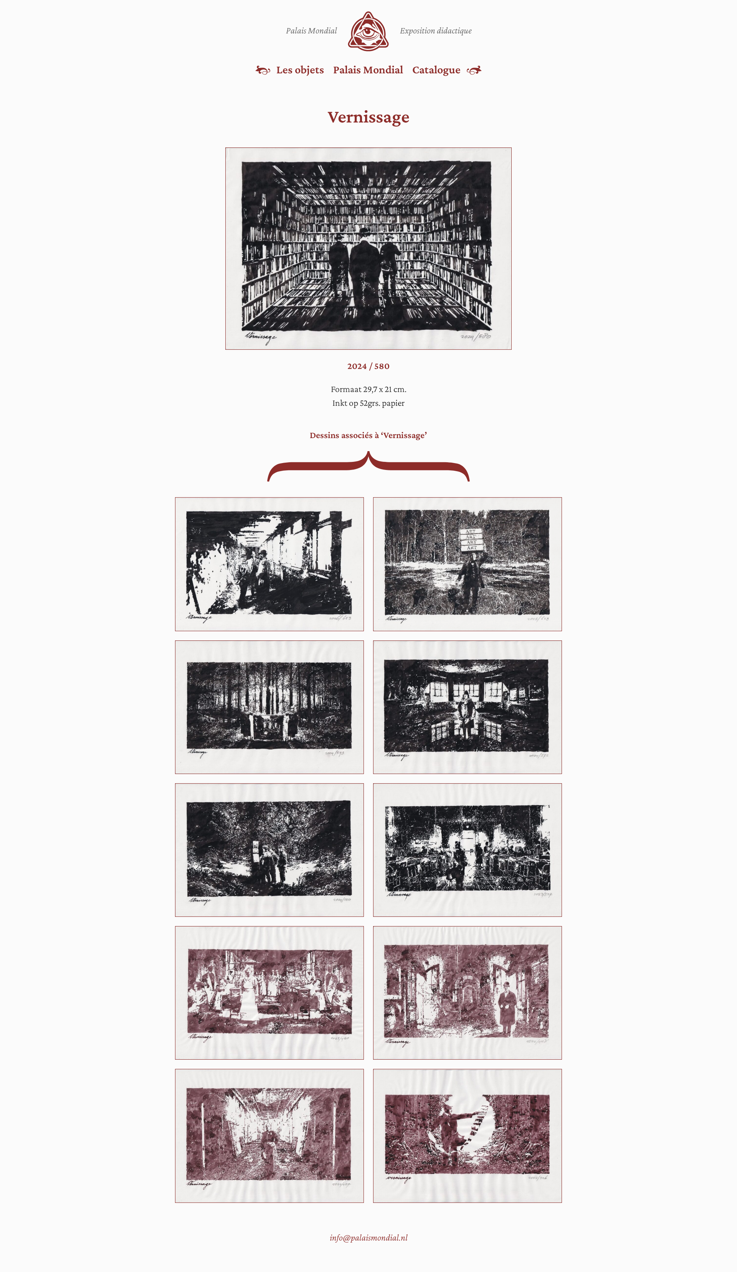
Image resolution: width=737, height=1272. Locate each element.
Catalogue (436, 69)
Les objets (300, 69)
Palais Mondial (368, 69)
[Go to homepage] (368, 31)
